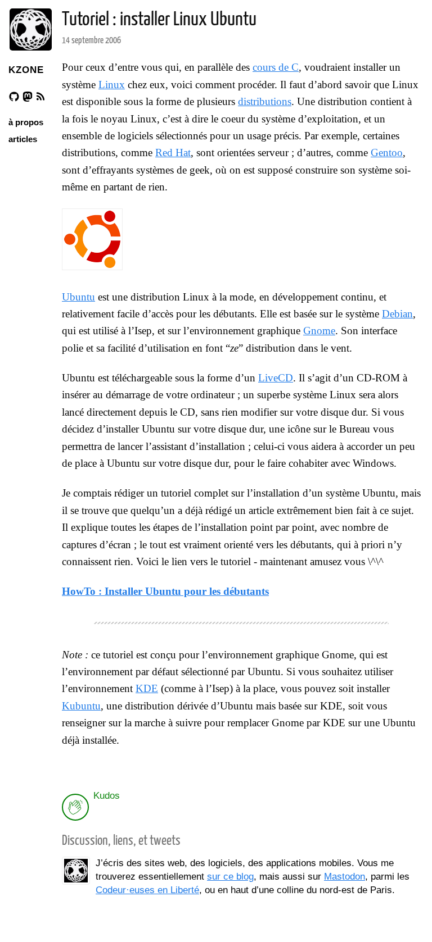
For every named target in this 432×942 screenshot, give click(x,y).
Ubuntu (78, 297)
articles (22, 139)
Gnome (319, 330)
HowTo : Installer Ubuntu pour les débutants (165, 591)
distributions (264, 101)
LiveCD (275, 378)
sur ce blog (230, 876)
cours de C (276, 67)
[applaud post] (75, 807)
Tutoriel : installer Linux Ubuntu (159, 20)
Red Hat (173, 152)
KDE (147, 688)
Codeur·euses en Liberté (147, 890)
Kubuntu (81, 706)
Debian (397, 314)
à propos (25, 122)
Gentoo (387, 152)
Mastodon (344, 876)
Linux (111, 84)
